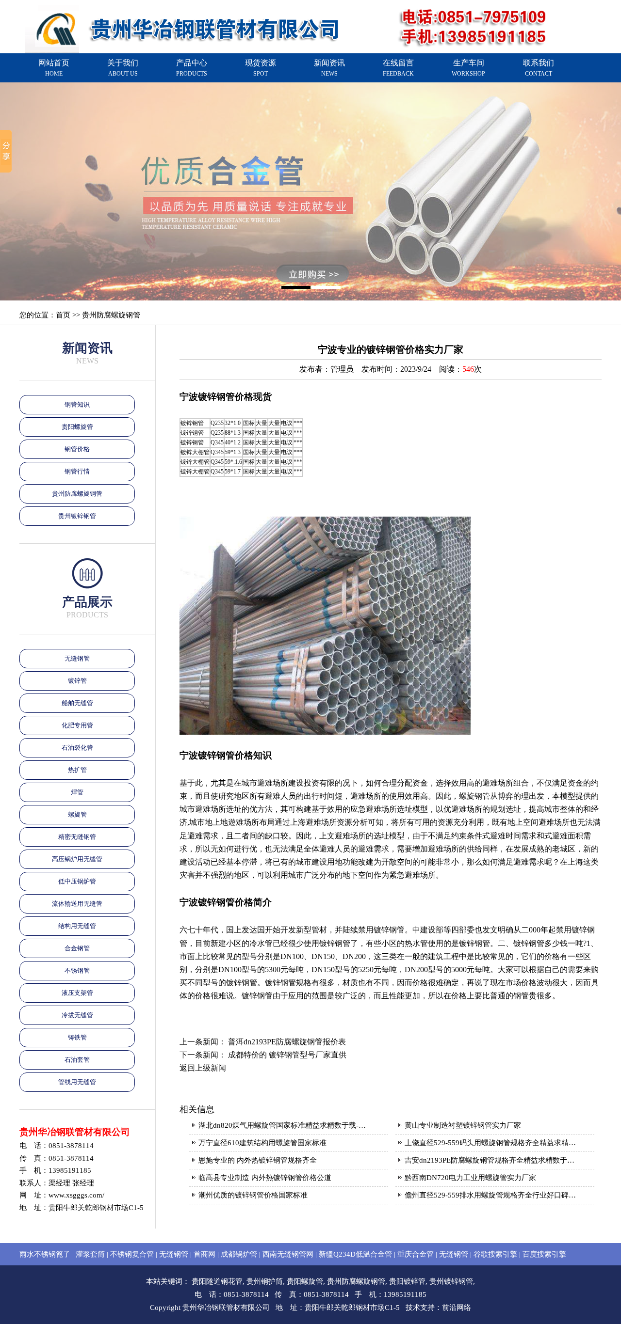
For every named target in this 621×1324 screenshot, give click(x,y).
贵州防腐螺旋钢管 (77, 493)
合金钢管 (77, 948)
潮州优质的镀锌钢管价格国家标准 (253, 1195)
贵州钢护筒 (264, 1281)
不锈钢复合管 (132, 1254)
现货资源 (260, 68)
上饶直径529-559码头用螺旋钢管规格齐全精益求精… (490, 1143)
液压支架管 (77, 992)
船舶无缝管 (77, 703)
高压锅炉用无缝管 (77, 859)
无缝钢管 (77, 658)
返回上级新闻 (203, 1068)
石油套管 (77, 1059)
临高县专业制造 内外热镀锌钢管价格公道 (264, 1178)
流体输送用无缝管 (77, 903)
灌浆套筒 (90, 1254)
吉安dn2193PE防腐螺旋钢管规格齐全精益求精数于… (489, 1160)
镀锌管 (77, 680)
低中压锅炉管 (77, 881)
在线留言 (398, 68)
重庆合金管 (415, 1254)
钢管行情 (77, 471)
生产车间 (468, 68)
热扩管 (77, 769)
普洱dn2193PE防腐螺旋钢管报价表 (287, 1042)
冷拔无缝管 (77, 1015)
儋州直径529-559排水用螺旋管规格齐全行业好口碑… (490, 1195)
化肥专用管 (77, 725)
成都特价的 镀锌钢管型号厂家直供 (287, 1055)
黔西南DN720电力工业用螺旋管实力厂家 (470, 1178)
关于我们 (122, 68)
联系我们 (538, 68)
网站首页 (53, 68)
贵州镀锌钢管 (77, 516)
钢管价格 (77, 449)
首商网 (204, 1254)
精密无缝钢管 (77, 836)
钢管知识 (77, 404)
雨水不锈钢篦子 (44, 1254)
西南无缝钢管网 (287, 1254)
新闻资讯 (329, 68)
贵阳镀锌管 (407, 1281)
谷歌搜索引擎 (495, 1254)
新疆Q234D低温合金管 (355, 1254)
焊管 (77, 792)
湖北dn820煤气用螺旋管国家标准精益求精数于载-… (282, 1125)
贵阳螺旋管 (77, 426)
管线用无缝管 (77, 1082)
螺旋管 (77, 814)
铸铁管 (77, 1037)
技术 (413, 1307)
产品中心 (191, 68)
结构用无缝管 (77, 926)
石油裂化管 (77, 747)
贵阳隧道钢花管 (217, 1281)
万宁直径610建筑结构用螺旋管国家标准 (262, 1143)
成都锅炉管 (239, 1254)
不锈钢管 (77, 970)
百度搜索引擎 (544, 1254)
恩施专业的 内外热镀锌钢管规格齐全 (257, 1160)
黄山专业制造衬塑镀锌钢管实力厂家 (463, 1125)
